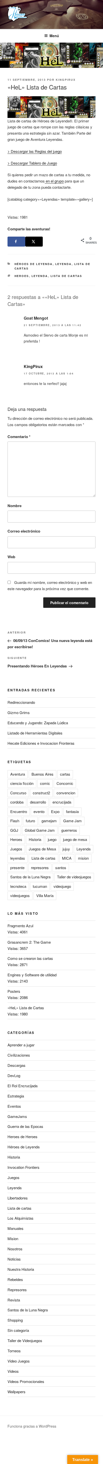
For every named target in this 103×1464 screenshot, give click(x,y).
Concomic (64, 783)
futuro (30, 820)
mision (83, 858)
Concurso (18, 792)
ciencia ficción (22, 783)
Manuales (16, 1228)
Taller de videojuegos (74, 876)
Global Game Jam (40, 830)
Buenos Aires (43, 774)
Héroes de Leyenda (33, 264)
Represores (17, 1289)
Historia (35, 839)
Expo (55, 811)
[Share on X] (34, 242)
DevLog (14, 1075)
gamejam (49, 820)
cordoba (17, 802)
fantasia (72, 811)
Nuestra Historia (21, 1269)
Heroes (21, 276)
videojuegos (20, 895)
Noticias (14, 1259)
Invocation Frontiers (24, 1167)
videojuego (62, 886)
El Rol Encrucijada (23, 1085)
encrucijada (61, 802)
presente (17, 867)
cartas (65, 774)
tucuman (40, 886)
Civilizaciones (19, 1055)
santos (60, 867)
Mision (13, 1238)
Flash (14, 820)
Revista (14, 1299)
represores (40, 867)
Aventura (17, 774)
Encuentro (18, 811)
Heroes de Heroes (23, 1136)
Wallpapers (17, 1391)
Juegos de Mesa (42, 848)
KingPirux (66, 80)
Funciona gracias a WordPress (32, 1426)
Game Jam (72, 820)
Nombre (15, 505)
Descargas (17, 1065)
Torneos (14, 1350)
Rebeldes (15, 1279)
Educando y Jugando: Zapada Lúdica (38, 722)
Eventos (14, 1106)
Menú (54, 35)
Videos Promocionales (26, 1381)
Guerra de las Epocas (25, 1126)
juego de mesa (75, 839)
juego (52, 839)
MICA (67, 858)
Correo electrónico (24, 531)
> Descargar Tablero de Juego (32, 163)
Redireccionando (21, 702)
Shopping (15, 1320)
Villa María (45, 895)
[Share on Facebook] (16, 242)
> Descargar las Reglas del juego (35, 151)
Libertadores (18, 1197)
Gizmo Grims (19, 712)
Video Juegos (19, 1361)
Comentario (19, 436)
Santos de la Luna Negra (30, 876)
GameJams (17, 1116)
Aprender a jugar (21, 1044)
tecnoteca (18, 886)
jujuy (66, 848)
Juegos (16, 848)
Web (11, 556)
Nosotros (15, 1248)
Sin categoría (18, 1330)
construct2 (41, 792)
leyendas (17, 858)
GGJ (14, 830)
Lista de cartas (66, 276)
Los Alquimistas (21, 1218)
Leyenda (63, 264)
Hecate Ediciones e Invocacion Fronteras (41, 743)
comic (45, 783)
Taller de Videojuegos (25, 1340)
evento (39, 811)
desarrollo (38, 802)
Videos (13, 1371)
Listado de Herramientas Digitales (35, 732)
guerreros (69, 830)
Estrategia (16, 1095)
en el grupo (54, 180)
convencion (65, 792)
